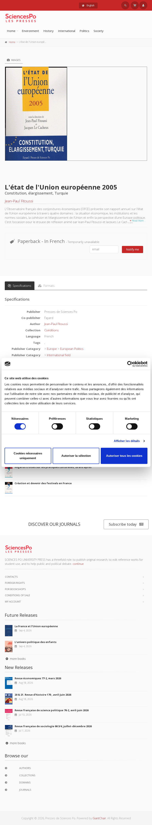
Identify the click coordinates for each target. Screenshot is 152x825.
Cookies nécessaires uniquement (28, 456)
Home (11, 31)
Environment (30, 31)
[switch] (57, 426)
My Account (13, 601)
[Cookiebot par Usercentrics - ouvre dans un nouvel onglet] (130, 364)
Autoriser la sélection (76, 455)
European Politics (72, 349)
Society (99, 31)
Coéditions (51, 330)
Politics (84, 31)
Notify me (132, 249)
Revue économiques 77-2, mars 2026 (38, 678)
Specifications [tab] (21, 286)
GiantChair (99, 818)
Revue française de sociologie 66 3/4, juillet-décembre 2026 (53, 726)
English (90, 5)
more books (17, 659)
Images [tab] (16, 60)
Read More (137, 220)
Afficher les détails (127, 441)
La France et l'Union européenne (36, 626)
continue (78, 564)
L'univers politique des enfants (35, 642)
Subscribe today (123, 524)
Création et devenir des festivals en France (43, 483)
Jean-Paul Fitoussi (19, 201)
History (48, 31)
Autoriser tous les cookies (124, 455)
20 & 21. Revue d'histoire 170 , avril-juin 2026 (43, 694)
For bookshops (15, 589)
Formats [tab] (49, 286)
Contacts (11, 576)
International (66, 31)
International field (58, 355)
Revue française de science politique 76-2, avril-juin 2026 (51, 710)
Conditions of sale (17, 595)
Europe (52, 349)
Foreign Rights (15, 583)
